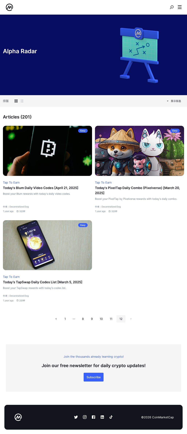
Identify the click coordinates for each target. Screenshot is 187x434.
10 (101, 319)
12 (121, 319)
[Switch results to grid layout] (16, 101)
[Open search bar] (171, 7)
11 (111, 319)
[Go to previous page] (56, 318)
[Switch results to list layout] (22, 101)
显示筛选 (176, 100)
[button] (180, 7)
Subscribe (94, 377)
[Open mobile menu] (180, 7)
